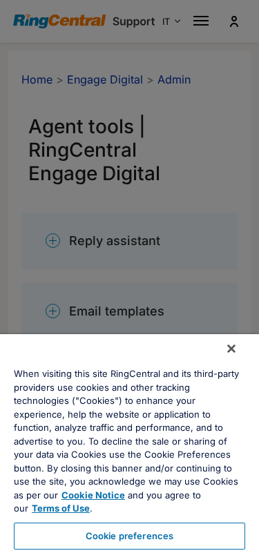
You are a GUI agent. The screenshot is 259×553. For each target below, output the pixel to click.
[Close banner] (231, 349)
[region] (129, 443)
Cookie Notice (93, 495)
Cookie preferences (129, 535)
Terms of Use (61, 508)
